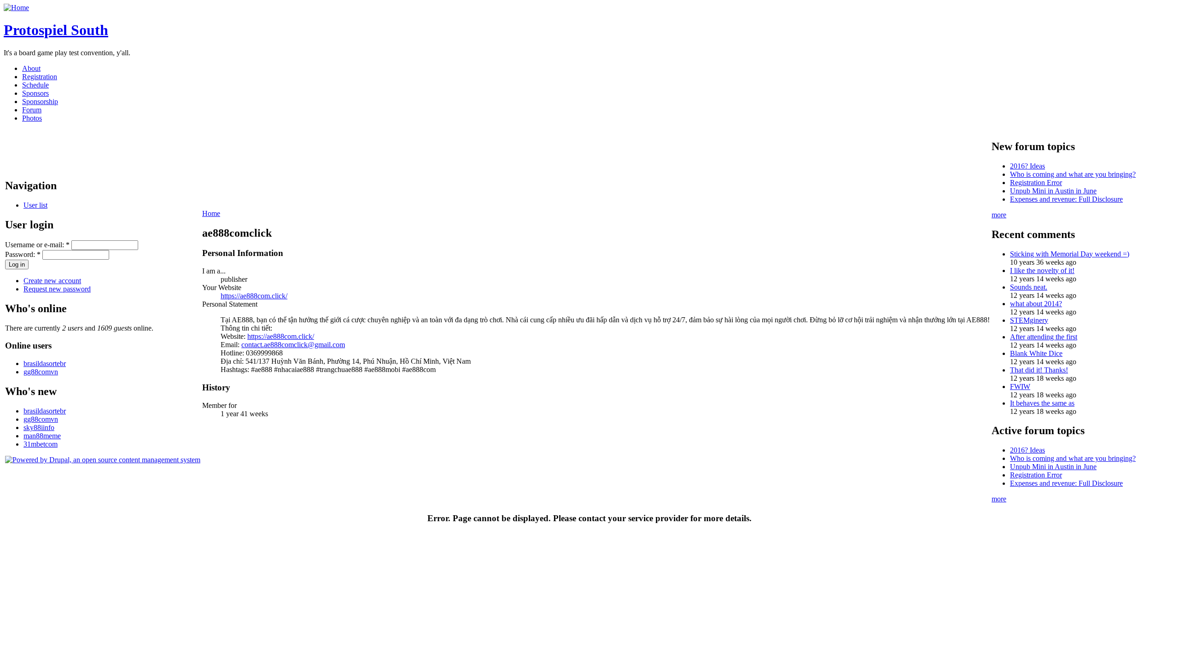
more (999, 215)
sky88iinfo (38, 427)
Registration (39, 77)
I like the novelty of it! (1042, 270)
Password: (23, 254)
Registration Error (1036, 182)
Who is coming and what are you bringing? (1073, 174)
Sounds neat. (1028, 287)
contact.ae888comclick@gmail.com (293, 345)
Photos (32, 118)
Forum (31, 110)
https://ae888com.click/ (254, 296)
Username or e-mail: (37, 245)
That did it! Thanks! (1039, 370)
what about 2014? (1036, 304)
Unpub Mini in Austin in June (1053, 191)
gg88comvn (40, 372)
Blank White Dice (1036, 353)
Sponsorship (40, 101)
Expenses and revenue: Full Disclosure (1066, 199)
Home (211, 213)
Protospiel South (56, 30)
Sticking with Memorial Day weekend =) (1069, 254)
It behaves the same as (1042, 403)
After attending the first (1043, 337)
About (31, 68)
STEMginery (1029, 320)
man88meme (42, 436)
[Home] (16, 8)
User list (35, 205)
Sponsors (35, 93)
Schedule (35, 85)
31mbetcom (40, 444)
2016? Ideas (1027, 166)
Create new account (52, 281)
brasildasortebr (44, 363)
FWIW (1020, 386)
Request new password (57, 289)
